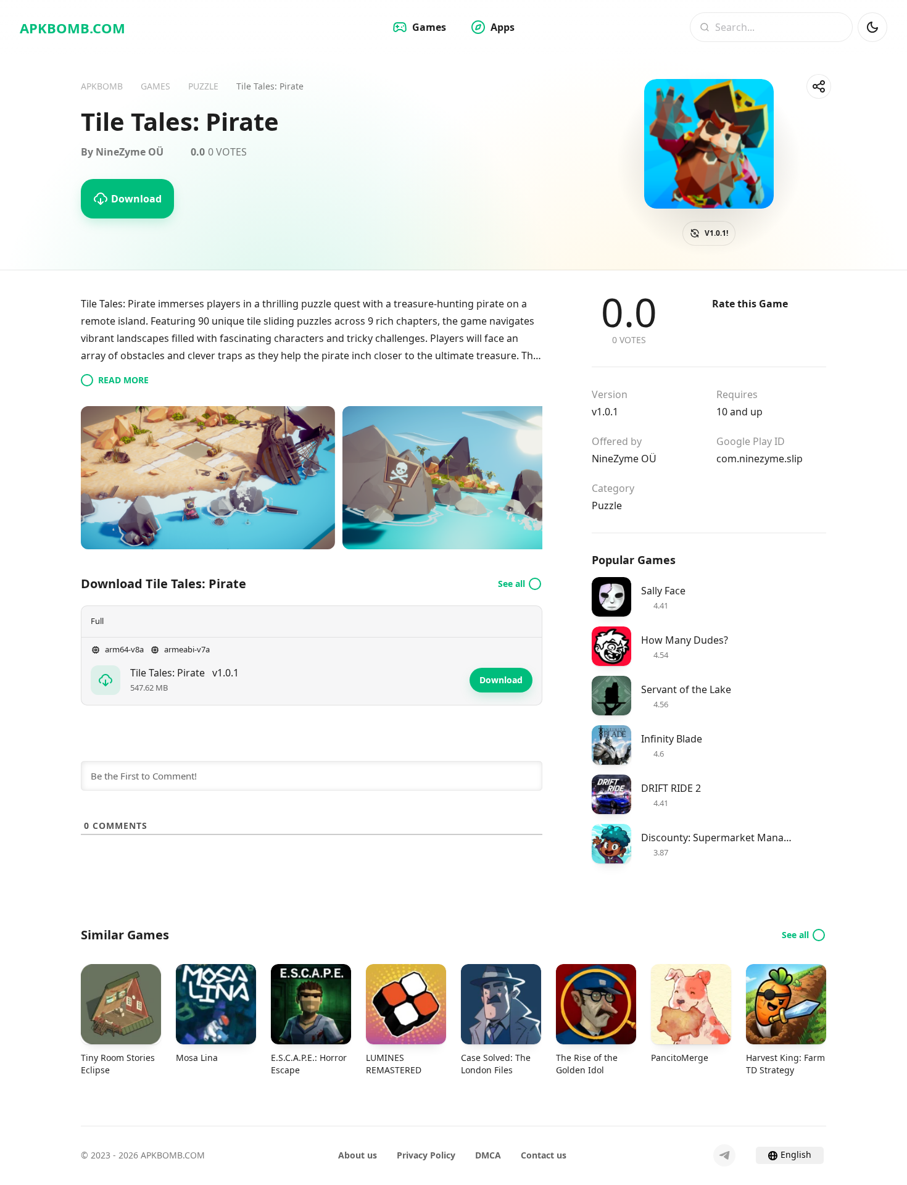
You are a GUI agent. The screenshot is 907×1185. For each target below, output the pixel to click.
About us (357, 1155)
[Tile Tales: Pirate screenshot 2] (469, 477)
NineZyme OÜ (624, 458)
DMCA (488, 1155)
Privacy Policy (426, 1155)
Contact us (543, 1155)
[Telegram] (724, 1155)
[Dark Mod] (872, 27)
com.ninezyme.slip (759, 458)
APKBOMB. (72, 28)
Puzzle (607, 505)
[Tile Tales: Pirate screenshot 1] (208, 477)
